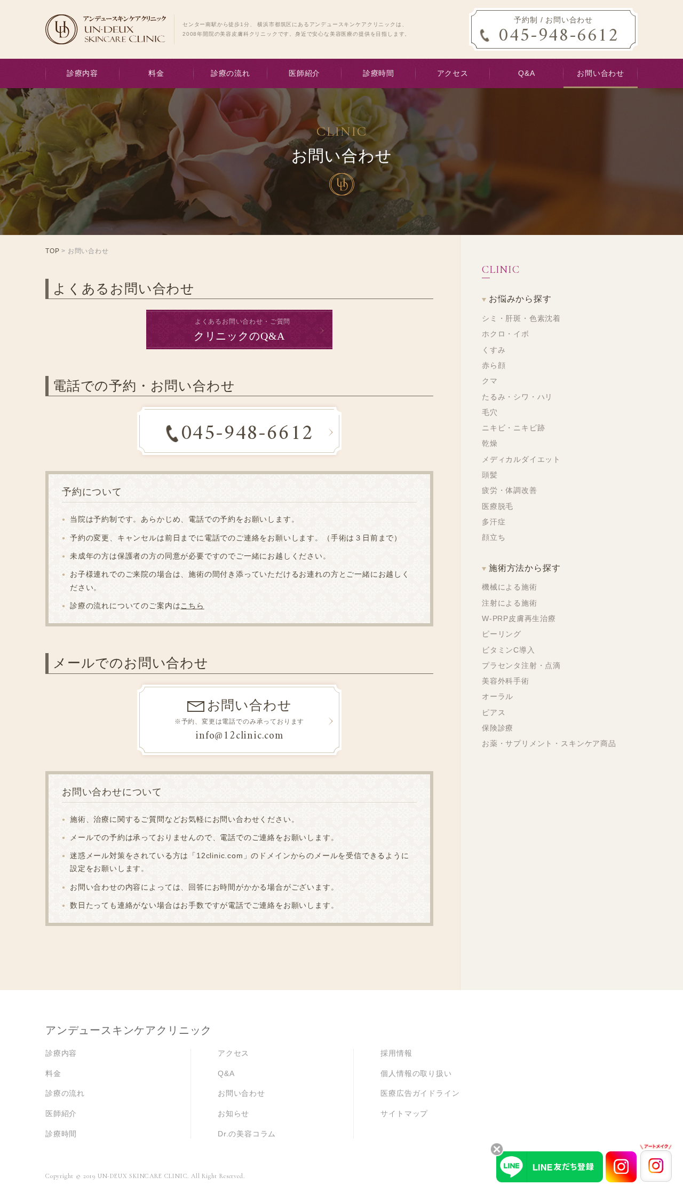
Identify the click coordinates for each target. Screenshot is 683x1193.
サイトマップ (404, 1114)
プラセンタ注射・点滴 (521, 666)
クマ (490, 381)
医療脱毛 (497, 507)
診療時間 (378, 73)
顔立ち (493, 537)
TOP (52, 251)
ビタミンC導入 (508, 650)
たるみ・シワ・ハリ (517, 397)
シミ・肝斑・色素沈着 (521, 319)
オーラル (497, 697)
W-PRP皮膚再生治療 (519, 619)
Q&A (526, 73)
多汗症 (493, 522)
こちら (192, 606)
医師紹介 (304, 73)
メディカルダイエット (521, 460)
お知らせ (233, 1114)
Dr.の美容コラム (247, 1134)
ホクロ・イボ (505, 334)
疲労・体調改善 (509, 490)
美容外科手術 (505, 681)
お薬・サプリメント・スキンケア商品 (549, 744)
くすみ (493, 350)
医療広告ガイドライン (419, 1093)
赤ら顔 (493, 366)
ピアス (493, 713)
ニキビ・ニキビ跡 (513, 428)
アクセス (452, 73)
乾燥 (490, 443)
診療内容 (82, 73)
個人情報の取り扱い (415, 1074)
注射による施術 (509, 603)
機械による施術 (509, 587)
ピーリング (501, 634)
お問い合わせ (600, 73)
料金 (156, 73)
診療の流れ (230, 73)
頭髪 (490, 475)
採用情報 (396, 1053)
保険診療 (497, 728)
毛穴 (490, 413)
